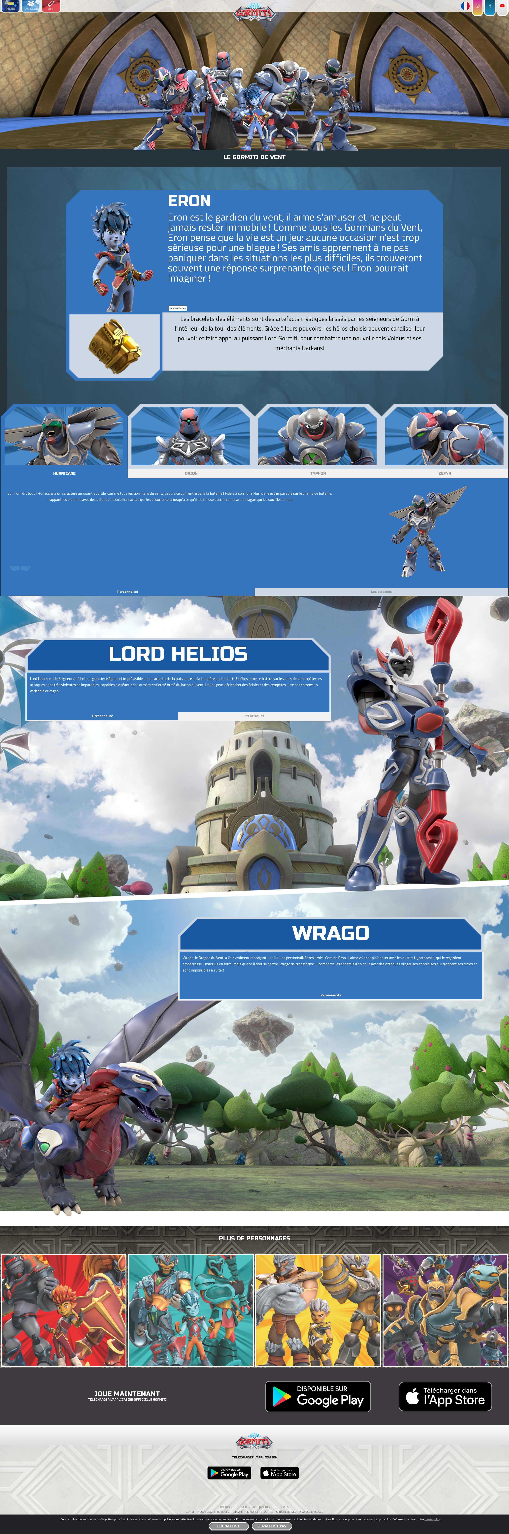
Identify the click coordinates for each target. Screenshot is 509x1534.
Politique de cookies (274, 1507)
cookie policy (432, 1519)
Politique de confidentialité (239, 1507)
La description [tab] (178, 308)
